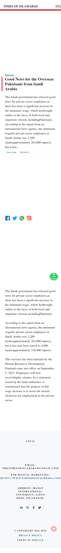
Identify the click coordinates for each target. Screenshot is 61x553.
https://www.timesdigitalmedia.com (30, 478)
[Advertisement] (30, 41)
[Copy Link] (29, 218)
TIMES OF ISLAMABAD (20, 6)
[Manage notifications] (54, 528)
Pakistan (9, 74)
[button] (59, 6)
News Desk (11, 152)
